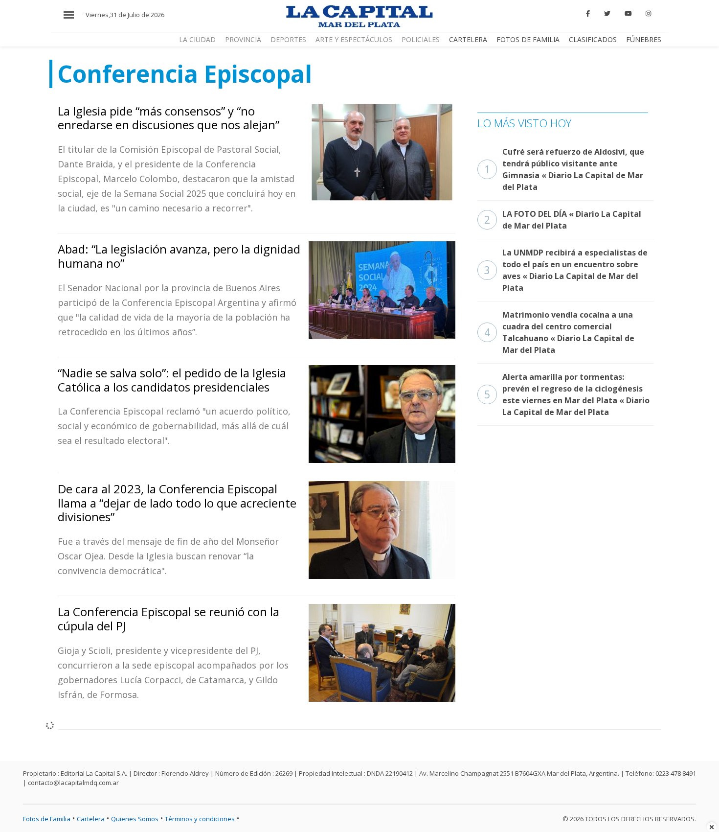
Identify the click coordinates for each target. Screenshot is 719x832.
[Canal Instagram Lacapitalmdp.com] (648, 14)
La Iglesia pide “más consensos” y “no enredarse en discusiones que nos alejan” (168, 118)
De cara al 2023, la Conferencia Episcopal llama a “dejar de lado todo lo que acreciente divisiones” (177, 503)
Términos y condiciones (200, 818)
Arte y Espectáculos (353, 39)
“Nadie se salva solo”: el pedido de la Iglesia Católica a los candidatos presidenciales (172, 380)
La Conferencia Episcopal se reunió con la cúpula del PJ (168, 618)
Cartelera (468, 39)
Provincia (243, 39)
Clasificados (593, 39)
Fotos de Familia (528, 39)
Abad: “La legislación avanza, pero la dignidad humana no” (179, 256)
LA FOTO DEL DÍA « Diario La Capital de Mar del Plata (562, 219)
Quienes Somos (134, 818)
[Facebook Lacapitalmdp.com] (588, 14)
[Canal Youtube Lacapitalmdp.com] (628, 14)
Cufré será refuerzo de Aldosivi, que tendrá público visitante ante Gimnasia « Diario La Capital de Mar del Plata (564, 169)
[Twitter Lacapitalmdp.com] (607, 14)
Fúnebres (643, 39)
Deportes (288, 39)
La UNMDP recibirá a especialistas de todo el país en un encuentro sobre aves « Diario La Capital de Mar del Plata (566, 270)
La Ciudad (197, 39)
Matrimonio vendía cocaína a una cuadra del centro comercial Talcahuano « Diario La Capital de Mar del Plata (559, 332)
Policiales (421, 39)
